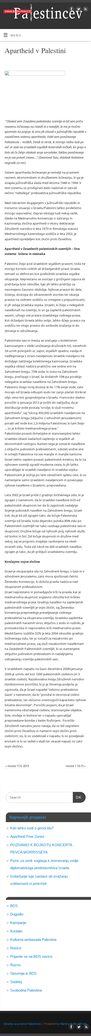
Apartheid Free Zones (27, 836)
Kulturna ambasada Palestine (33, 939)
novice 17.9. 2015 (17, 766)
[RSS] (85, 9)
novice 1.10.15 (76, 766)
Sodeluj (16, 982)
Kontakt (16, 931)
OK (77, 797)
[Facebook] (70, 9)
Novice (15, 948)
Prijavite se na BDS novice (31, 956)
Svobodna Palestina (26, 990)
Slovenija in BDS (23, 973)
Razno (15, 965)
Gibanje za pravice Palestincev (22, 1024)
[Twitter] (78, 9)
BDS (14, 906)
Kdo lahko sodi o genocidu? (32, 828)
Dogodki (16, 914)
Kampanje (18, 923)
